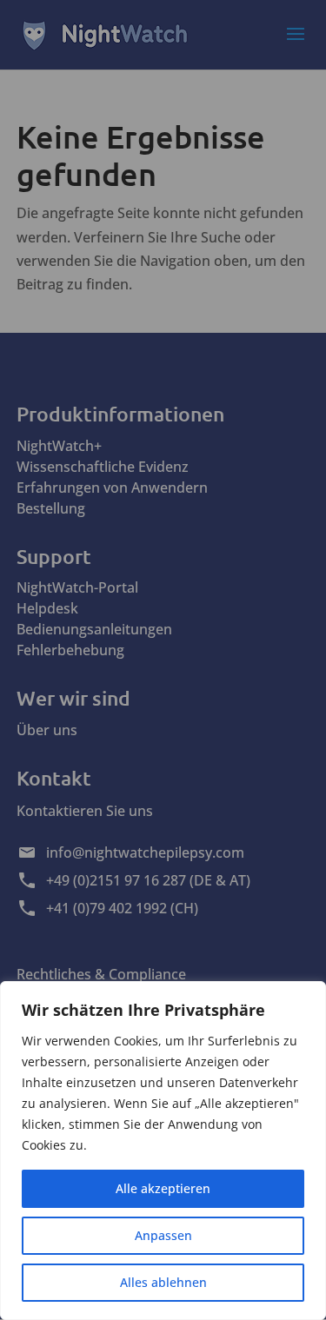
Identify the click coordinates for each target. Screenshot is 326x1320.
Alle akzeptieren (163, 1188)
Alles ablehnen (163, 1282)
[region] (163, 1150)
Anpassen (163, 1235)
